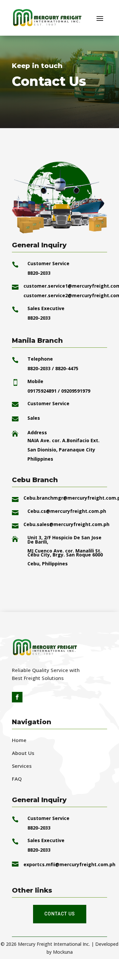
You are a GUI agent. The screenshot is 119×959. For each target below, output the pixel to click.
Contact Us (59, 913)
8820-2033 (39, 368)
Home (19, 740)
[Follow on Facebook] (17, 697)
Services (22, 766)
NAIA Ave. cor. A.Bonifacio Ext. (63, 440)
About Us (23, 753)
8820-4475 (66, 368)
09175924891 (42, 391)
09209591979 (75, 391)
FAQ (17, 778)
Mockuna (63, 952)
